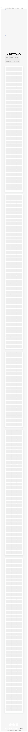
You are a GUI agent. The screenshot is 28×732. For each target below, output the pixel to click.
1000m (16, 57)
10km (7, 57)
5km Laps (16, 61)
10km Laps (9, 61)
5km (11, 57)
